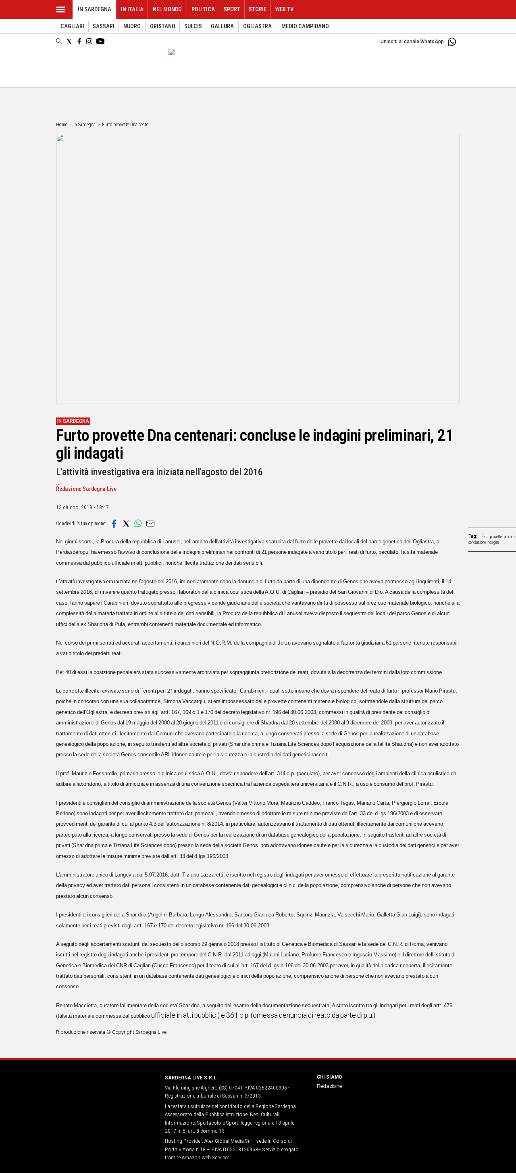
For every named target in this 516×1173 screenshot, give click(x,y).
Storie (257, 9)
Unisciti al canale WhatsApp (412, 41)
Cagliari (72, 26)
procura (509, 536)
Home (61, 124)
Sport (232, 9)
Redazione (329, 1086)
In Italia (132, 9)
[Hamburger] (60, 9)
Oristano (162, 26)
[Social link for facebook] (79, 41)
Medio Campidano (305, 26)
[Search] (59, 42)
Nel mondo (167, 9)
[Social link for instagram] (89, 41)
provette (496, 536)
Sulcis (193, 26)
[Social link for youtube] (100, 41)
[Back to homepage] (105, 1092)
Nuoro (132, 26)
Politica (203, 9)
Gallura (222, 26)
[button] (114, 524)
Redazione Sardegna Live (86, 489)
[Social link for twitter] (69, 41)
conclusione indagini (483, 542)
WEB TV (284, 9)
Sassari (103, 26)
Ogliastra (257, 26)
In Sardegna (94, 9)
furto (484, 536)
